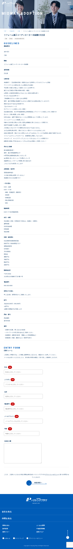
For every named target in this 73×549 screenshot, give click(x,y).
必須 (10, 367)
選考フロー (6, 532)
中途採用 (12, 31)
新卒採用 (5, 528)
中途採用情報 (40, 528)
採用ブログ (40, 532)
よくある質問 (40, 525)
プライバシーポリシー (51, 474)
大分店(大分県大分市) (19, 38)
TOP (5, 31)
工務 (19, 31)
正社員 (10, 38)
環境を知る (6, 525)
